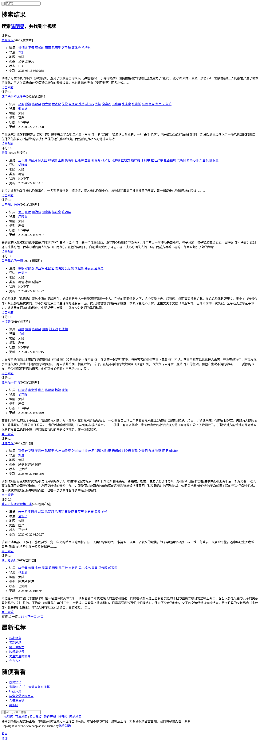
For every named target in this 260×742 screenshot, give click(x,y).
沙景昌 (92, 568)
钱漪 (98, 450)
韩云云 (89, 268)
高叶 (58, 450)
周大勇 (46, 104)
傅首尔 (173, 450)
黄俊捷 (69, 511)
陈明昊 (17, 26)
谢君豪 (89, 511)
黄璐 (28, 329)
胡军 (41, 511)
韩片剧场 (65, 726)
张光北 (105, 160)
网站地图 (75, 716)
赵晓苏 (99, 268)
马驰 (145, 104)
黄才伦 (56, 104)
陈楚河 (49, 511)
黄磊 (31, 568)
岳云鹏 (102, 568)
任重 (135, 450)
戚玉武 (112, 568)
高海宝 (73, 104)
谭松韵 (39, 47)
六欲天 (6, 321)
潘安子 (22, 516)
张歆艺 (49, 268)
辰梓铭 (135, 160)
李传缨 (66, 450)
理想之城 (8, 443)
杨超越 (116, 450)
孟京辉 (22, 394)
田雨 (48, 47)
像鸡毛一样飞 (11, 382)
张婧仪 (29, 268)
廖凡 (41, 390)
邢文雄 (22, 108)
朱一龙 (22, 511)
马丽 (21, 104)
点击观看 (8, 87)
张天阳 (143, 450)
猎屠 (5, 152)
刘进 (21, 455)
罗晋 (31, 47)
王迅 (61, 160)
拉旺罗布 (157, 160)
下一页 (32, 616)
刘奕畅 (126, 450)
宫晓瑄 (73, 568)
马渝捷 (115, 160)
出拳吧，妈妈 (11, 204)
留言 (5, 734)
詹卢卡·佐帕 (163, 104)
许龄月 (32, 160)
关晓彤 (69, 160)
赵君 (91, 450)
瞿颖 (97, 511)
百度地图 (21, 716)
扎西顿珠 (170, 160)
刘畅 (104, 511)
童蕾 (88, 160)
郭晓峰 (95, 160)
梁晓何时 (183, 160)
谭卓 (21, 212)
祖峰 (21, 329)
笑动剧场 (15, 642)
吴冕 (45, 568)
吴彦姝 (69, 268)
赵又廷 (29, 450)
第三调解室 (16, 647)
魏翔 (28, 104)
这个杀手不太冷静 (14, 96)
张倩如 (63, 329)
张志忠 (126, 104)
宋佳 (38, 568)
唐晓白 (22, 216)
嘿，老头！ (9, 560)
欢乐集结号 (16, 651)
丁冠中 (145, 160)
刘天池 (53, 329)
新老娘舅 (15, 638)
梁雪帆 (204, 160)
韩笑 (81, 104)
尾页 (40, 616)
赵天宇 (22, 273)
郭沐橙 (76, 47)
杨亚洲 (22, 572)
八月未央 (8, 40)
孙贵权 (89, 104)
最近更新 (50, 716)
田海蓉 (36, 212)
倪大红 (42, 160)
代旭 (151, 450)
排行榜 (62, 716)
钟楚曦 (22, 47)
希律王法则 (16, 700)
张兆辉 (79, 160)
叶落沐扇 (15, 691)
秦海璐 (32, 390)
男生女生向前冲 (19, 656)
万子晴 (66, 47)
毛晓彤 (32, 511)
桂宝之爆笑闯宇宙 (21, 696)
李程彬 (79, 268)
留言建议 (36, 716)
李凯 (21, 52)
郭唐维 (46, 212)
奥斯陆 (13, 705)
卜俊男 (116, 104)
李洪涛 (83, 450)
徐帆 (21, 268)
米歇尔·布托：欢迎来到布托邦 (29, 687)
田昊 (165, 450)
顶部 (5, 738)
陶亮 (151, 104)
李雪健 (22, 568)
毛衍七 (86, 47)
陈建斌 (22, 390)
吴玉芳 (63, 568)
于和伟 (39, 450)
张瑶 (158, 450)
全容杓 (106, 104)
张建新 (136, 104)
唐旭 (65, 390)
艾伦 (65, 104)
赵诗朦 (56, 212)
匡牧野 (125, 160)
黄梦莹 (79, 511)
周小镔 (83, 568)
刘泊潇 (106, 450)
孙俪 (21, 450)
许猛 (98, 104)
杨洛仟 (194, 160)
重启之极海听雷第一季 (17, 504)
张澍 (75, 450)
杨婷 (58, 390)
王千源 (22, 160)
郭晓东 (52, 160)
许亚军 (39, 268)
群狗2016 (15, 682)
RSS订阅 (7, 716)
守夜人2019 (16, 661)
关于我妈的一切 (12, 260)
